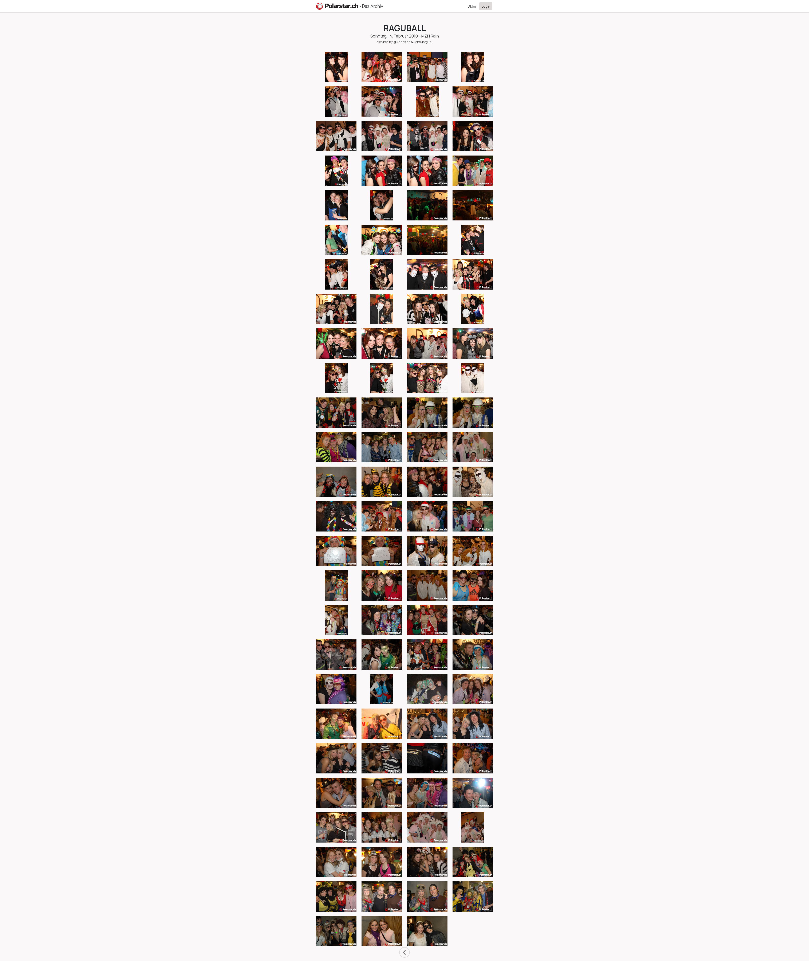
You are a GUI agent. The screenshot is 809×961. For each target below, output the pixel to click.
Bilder (472, 6)
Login (486, 6)
